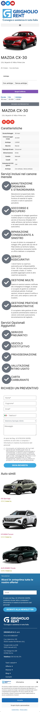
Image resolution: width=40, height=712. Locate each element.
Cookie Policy (15, 709)
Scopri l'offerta (20, 91)
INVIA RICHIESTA (20, 465)
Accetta (20, 700)
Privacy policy (23, 709)
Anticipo (6, 76)
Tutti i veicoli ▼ (11, 663)
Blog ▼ (8, 673)
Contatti (9, 677)
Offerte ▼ (9, 666)
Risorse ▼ (9, 670)
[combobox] (6, 415)
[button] (37, 682)
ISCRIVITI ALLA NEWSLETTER (20, 609)
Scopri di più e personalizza (20, 705)
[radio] (8, 83)
